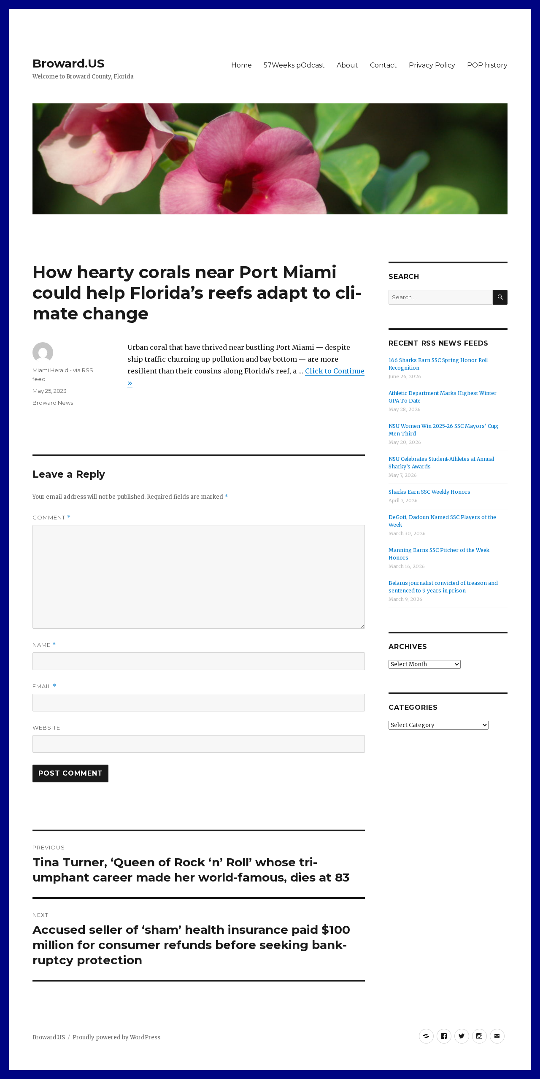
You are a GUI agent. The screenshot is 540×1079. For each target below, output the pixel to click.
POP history (487, 65)
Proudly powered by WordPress (116, 1037)
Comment (51, 517)
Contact (383, 65)
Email (44, 686)
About (347, 65)
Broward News (52, 402)
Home (241, 65)
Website (46, 727)
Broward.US (68, 63)
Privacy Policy (432, 65)
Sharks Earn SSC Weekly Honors (429, 492)
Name (44, 645)
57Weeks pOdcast (294, 65)
